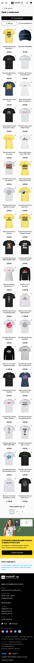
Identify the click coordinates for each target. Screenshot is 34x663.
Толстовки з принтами (26, 636)
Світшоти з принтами (7, 639)
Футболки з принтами (12, 636)
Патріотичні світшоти (15, 642)
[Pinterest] (11, 631)
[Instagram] (2, 631)
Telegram (15, 624)
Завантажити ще (15, 507)
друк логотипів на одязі (15, 567)
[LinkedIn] (15, 631)
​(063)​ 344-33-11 (6, 611)
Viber (5, 624)
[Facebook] (7, 631)
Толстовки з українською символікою (12, 644)
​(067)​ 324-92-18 (6, 613)
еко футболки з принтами (10, 565)
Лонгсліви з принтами (21, 639)
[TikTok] (19, 631)
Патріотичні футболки (7, 646)
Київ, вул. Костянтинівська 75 (11, 590)
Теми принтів (8, 8)
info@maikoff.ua (6, 619)
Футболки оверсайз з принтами (10, 648)
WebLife (11, 660)
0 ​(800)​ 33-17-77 (6, 609)
